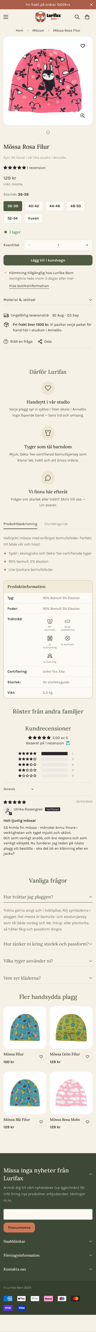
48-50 (77, 207)
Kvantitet (11, 245)
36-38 (14, 207)
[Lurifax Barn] (48, 16)
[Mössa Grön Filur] (71, 1027)
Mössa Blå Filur (16, 1119)
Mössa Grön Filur (65, 1054)
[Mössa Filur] (24, 1027)
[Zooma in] (82, 116)
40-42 (35, 207)
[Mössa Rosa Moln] (71, 1093)
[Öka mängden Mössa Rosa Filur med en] (87, 245)
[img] (14, 802)
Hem (19, 30)
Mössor (38, 30)
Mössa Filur (13, 1054)
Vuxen (35, 219)
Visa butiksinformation (29, 286)
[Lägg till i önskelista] (82, 46)
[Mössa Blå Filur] (24, 1093)
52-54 (14, 219)
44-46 (56, 207)
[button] (87, 17)
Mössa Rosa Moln (65, 1119)
